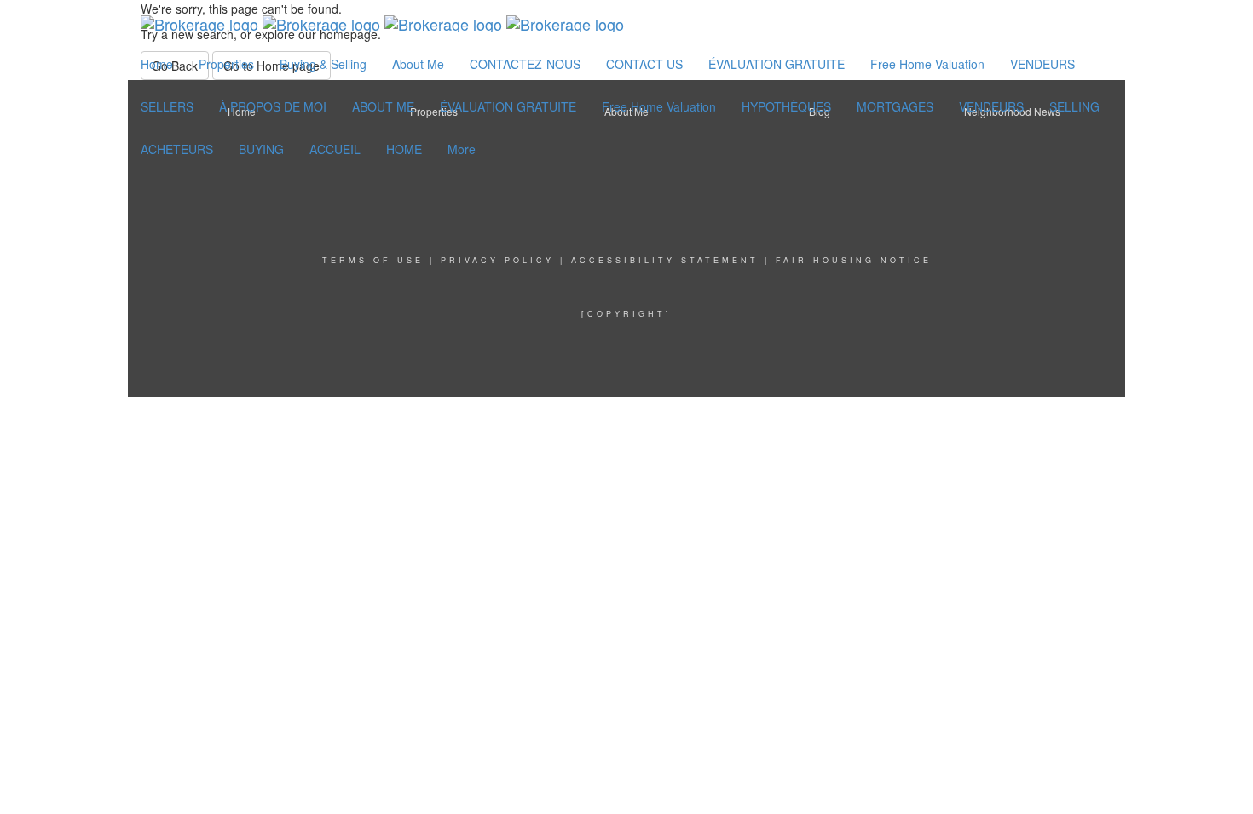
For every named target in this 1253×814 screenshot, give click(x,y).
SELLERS (167, 106)
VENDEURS (1042, 63)
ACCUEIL (335, 149)
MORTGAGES (895, 106)
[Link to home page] (382, 21)
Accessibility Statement (665, 260)
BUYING (261, 149)
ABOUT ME (383, 106)
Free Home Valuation (927, 63)
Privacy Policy (497, 260)
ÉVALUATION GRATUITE (776, 63)
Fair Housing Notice (854, 260)
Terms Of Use (373, 260)
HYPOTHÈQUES (786, 106)
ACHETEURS (177, 149)
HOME (404, 149)
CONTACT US (644, 63)
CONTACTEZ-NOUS (525, 63)
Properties (226, 63)
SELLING (1074, 106)
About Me (418, 63)
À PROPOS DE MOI (272, 106)
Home (157, 63)
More (462, 149)
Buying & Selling (323, 63)
